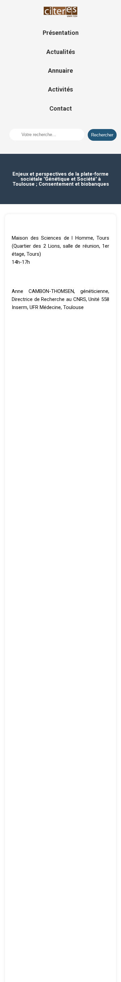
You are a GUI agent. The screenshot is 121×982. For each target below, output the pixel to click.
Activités (60, 89)
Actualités (60, 51)
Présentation (61, 32)
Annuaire (60, 70)
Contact (60, 108)
